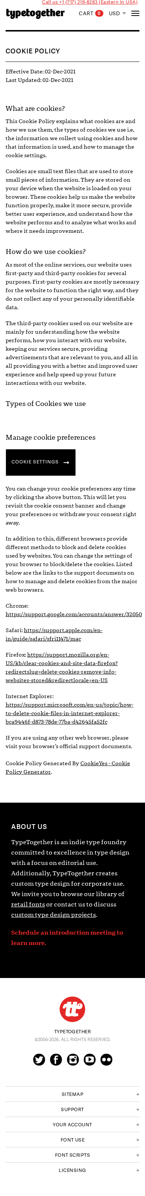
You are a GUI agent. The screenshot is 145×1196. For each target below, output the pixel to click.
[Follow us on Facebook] (56, 1063)
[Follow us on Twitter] (39, 1063)
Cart (90, 13)
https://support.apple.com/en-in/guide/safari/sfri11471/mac (54, 634)
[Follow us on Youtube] (90, 1063)
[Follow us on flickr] (106, 1063)
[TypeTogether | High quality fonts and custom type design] (72, 1009)
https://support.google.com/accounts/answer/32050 (74, 614)
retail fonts (28, 904)
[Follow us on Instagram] (73, 1063)
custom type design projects (53, 914)
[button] (72, 1094)
